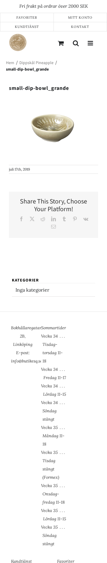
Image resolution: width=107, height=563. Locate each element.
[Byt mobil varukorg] (61, 43)
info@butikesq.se (26, 361)
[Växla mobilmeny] (90, 43)
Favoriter (26, 17)
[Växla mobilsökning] (75, 43)
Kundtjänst (27, 27)
